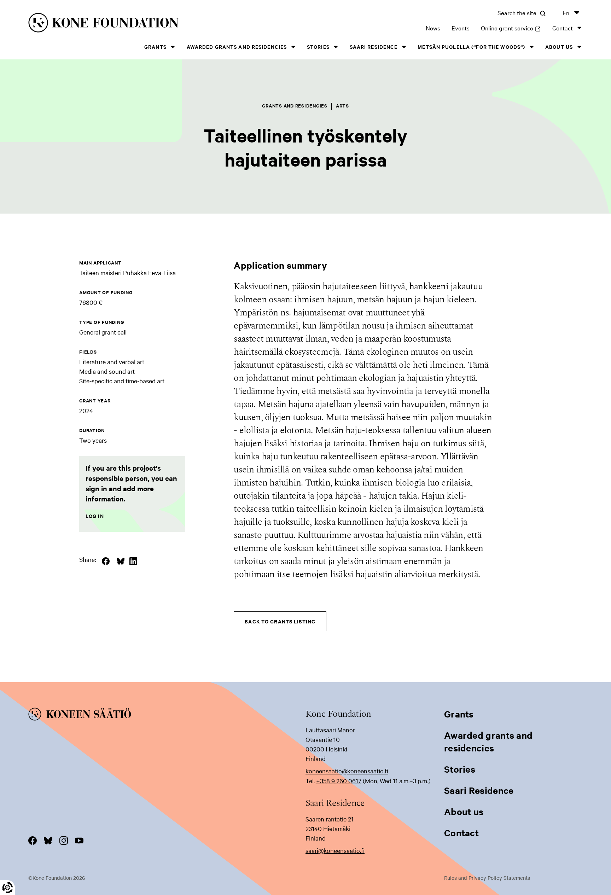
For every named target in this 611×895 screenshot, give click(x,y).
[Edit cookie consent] (7, 887)
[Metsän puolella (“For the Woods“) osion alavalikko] (531, 47)
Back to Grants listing (280, 621)
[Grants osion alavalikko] (172, 47)
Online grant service (511, 27)
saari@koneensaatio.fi (335, 850)
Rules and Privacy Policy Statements (487, 877)
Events (461, 28)
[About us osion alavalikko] (579, 47)
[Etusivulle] (151, 24)
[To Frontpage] (167, 715)
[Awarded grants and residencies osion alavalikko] (293, 47)
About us (559, 46)
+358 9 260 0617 (338, 781)
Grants (155, 46)
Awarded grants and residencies (237, 46)
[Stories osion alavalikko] (335, 47)
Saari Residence (374, 46)
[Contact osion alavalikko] (579, 27)
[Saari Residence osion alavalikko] (403, 47)
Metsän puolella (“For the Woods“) (471, 46)
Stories (318, 46)
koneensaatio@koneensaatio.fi (347, 771)
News (433, 28)
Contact (562, 28)
